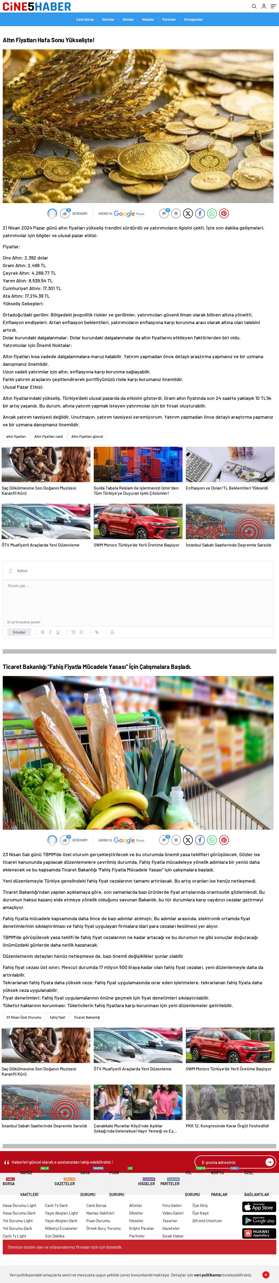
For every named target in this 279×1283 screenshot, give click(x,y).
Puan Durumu (120, 1182)
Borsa (9, 1182)
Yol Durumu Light (18, 1220)
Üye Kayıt (200, 1212)
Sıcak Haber (173, 1235)
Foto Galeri (171, 1205)
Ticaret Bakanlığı (87, 1017)
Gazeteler (64, 1182)
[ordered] (73, 632)
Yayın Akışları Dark (61, 1220)
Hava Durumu (91, 1182)
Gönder (19, 632)
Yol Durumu (195, 1182)
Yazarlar (169, 1220)
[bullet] (81, 632)
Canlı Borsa (85, 19)
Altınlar (128, 19)
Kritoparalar (193, 19)
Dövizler (108, 19)
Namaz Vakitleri (34, 1182)
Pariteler (169, 19)
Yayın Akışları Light (61, 1212)
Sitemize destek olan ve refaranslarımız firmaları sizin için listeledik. (65, 1247)
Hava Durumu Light (20, 1205)
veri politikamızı (208, 1274)
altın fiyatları (16, 436)
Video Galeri (172, 1212)
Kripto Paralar (224, 1182)
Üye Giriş (200, 1205)
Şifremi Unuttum (207, 1220)
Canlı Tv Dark (56, 1205)
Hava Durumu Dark (19, 1212)
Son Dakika (55, 1235)
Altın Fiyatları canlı (48, 436)
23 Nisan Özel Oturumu (23, 1017)
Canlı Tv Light (14, 1235)
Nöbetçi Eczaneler (61, 1228)
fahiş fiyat (57, 1017)
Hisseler (148, 19)
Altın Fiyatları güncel (87, 436)
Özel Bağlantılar (256, 1183)
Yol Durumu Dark (17, 1228)
